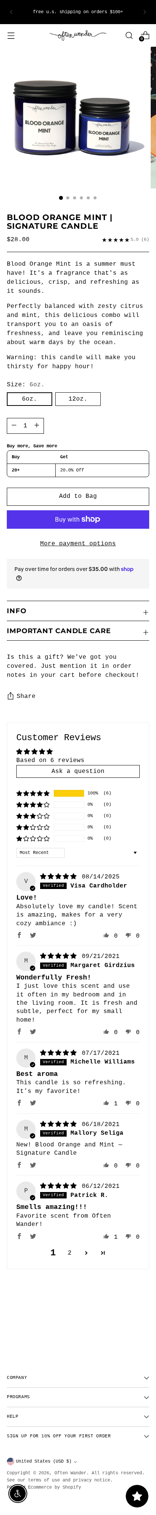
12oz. (78, 399)
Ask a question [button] (78, 771)
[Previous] (11, 12)
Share (26, 696)
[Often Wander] (78, 35)
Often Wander (70, 1473)
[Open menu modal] (11, 35)
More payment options (78, 543)
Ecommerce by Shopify (54, 1487)
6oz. (29, 399)
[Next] (144, 12)
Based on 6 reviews (50, 760)
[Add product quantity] (14, 425)
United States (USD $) (44, 1461)
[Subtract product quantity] (37, 425)
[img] (60, 877)
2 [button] (70, 1253)
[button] (33, 793)
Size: (26, 384)
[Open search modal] (129, 35)
